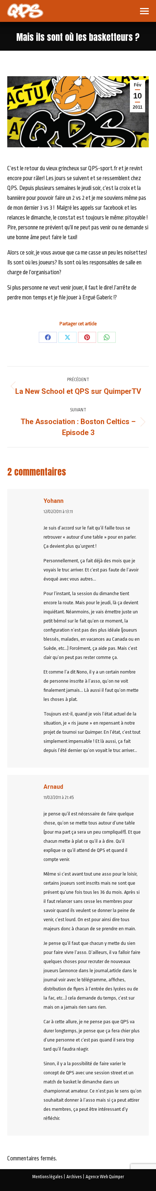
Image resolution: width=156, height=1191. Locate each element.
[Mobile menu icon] (144, 11)
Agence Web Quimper (105, 1176)
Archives (74, 1176)
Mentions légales (47, 1176)
